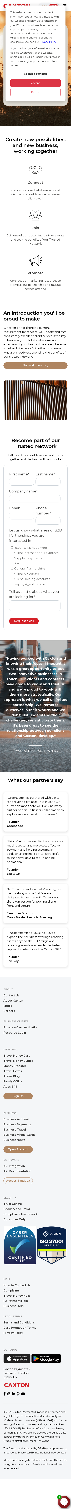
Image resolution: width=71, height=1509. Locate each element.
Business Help (13, 1306)
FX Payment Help (15, 1300)
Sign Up (18, 1096)
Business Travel (14, 1129)
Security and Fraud (16, 1209)
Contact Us (11, 995)
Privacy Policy (48, 42)
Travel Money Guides (18, 1060)
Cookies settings (35, 73)
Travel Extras (12, 1071)
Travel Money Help (16, 1295)
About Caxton (13, 1000)
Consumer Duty (14, 1219)
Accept (35, 83)
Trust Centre (12, 1204)
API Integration (14, 1166)
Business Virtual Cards (19, 1134)
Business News (14, 1140)
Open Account (18, 1149)
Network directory (35, 365)
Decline (35, 92)
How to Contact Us (17, 1285)
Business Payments (17, 1124)
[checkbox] (34, 566)
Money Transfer (14, 1066)
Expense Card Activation (20, 1027)
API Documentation (17, 1171)
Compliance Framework (20, 1214)
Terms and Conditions (19, 1322)
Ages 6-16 (10, 1086)
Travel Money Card (16, 1055)
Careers (9, 1011)
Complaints (11, 1290)
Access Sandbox (18, 1180)
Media (7, 1005)
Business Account (16, 1119)
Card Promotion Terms (19, 1327)
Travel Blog (11, 1076)
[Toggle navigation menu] (65, 6)
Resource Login (14, 1032)
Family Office (12, 1081)
